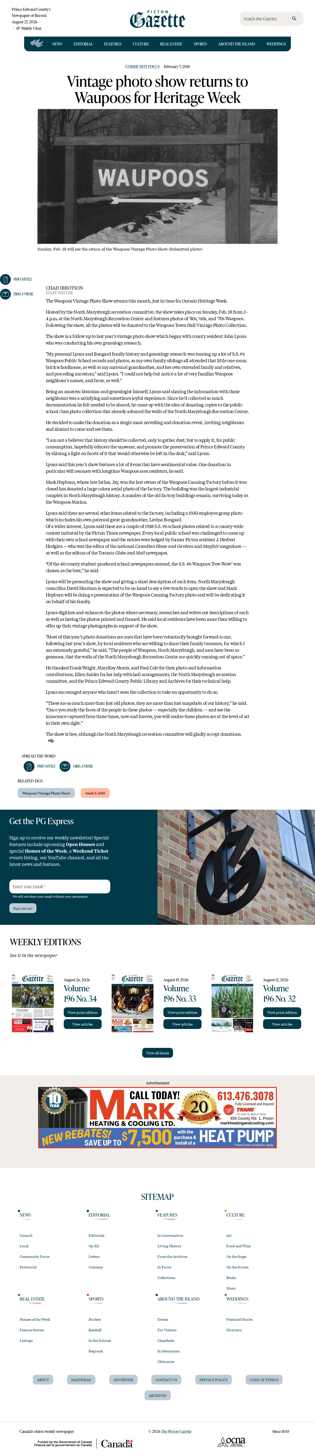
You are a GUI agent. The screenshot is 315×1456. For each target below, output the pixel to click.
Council (26, 1235)
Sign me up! (22, 908)
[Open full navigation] (37, 44)
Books (231, 1277)
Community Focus (142, 66)
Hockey (95, 1319)
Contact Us (166, 1379)
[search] (294, 18)
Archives (158, 1395)
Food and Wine (238, 1245)
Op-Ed (94, 1245)
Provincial (28, 1266)
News (57, 43)
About (43, 1379)
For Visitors (167, 1329)
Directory (234, 1329)
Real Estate (171, 43)
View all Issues (157, 1052)
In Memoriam (168, 1350)
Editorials (96, 1235)
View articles (82, 1024)
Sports (200, 43)
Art (229, 1235)
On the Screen (237, 1266)
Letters (94, 1256)
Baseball (95, 1329)
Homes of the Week (35, 1319)
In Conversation (170, 1235)
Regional (96, 1350)
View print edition (82, 1012)
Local (24, 1245)
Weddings (276, 43)
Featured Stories (239, 1319)
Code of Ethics (264, 1379)
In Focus (164, 1266)
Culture (141, 43)
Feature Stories (32, 1329)
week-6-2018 (95, 792)
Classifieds (166, 1340)
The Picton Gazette (176, 1431)
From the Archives (172, 1256)
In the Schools (100, 1340)
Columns (96, 1266)
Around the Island (236, 43)
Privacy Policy (213, 1379)
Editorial (83, 43)
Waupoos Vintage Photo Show (46, 792)
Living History (169, 1245)
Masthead (81, 1379)
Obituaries (166, 1361)
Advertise (123, 1379)
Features (113, 43)
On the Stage (236, 1256)
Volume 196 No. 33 (179, 993)
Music (231, 1288)
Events (163, 1319)
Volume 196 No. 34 (80, 993)
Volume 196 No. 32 (279, 993)
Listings (26, 1340)
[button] (40, 766)
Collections (166, 1277)
